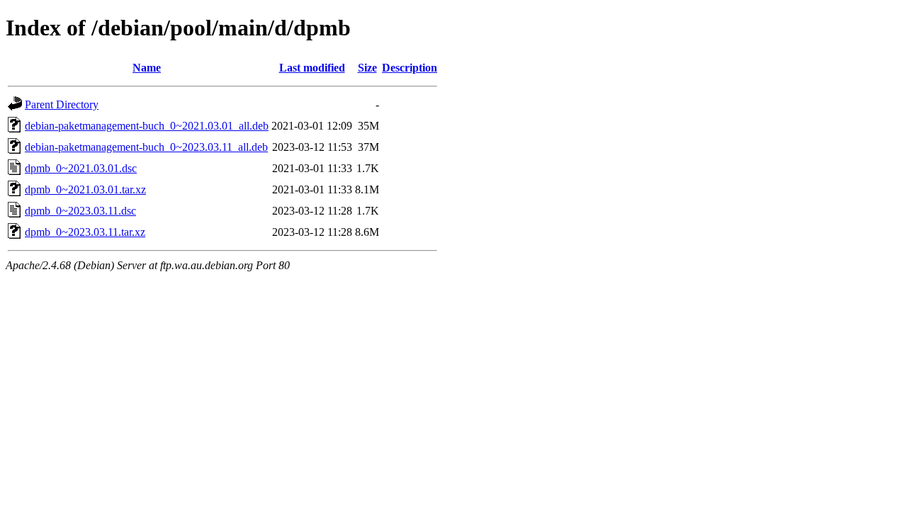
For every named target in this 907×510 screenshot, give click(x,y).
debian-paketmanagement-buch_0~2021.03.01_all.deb (147, 126)
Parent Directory (61, 104)
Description (409, 68)
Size (367, 68)
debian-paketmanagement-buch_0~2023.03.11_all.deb (146, 147)
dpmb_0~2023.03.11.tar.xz (85, 232)
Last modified (312, 68)
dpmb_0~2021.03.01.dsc (81, 168)
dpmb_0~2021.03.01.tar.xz (85, 189)
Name (147, 68)
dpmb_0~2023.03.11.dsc (80, 211)
